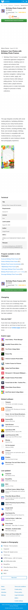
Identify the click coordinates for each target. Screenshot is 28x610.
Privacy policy (18, 592)
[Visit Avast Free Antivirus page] (14, 17)
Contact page (16, 327)
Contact (3, 589)
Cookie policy (18, 589)
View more (14, 577)
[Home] (1, 5)
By (10, 12)
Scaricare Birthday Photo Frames (10, 259)
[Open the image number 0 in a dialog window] (7, 157)
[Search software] (23, 1)
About (2, 586)
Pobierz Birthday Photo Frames (9, 261)
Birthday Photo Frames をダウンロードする (12, 271)
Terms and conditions (20, 586)
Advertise (3, 592)
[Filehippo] (5, 1)
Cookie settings (19, 600)
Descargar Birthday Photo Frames (10, 274)
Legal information (19, 595)
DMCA (16, 598)
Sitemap (3, 595)
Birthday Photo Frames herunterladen (11, 264)
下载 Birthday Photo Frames (8, 266)
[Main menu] (26, 1)
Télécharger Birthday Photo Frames (10, 269)
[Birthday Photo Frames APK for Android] (3, 11)
